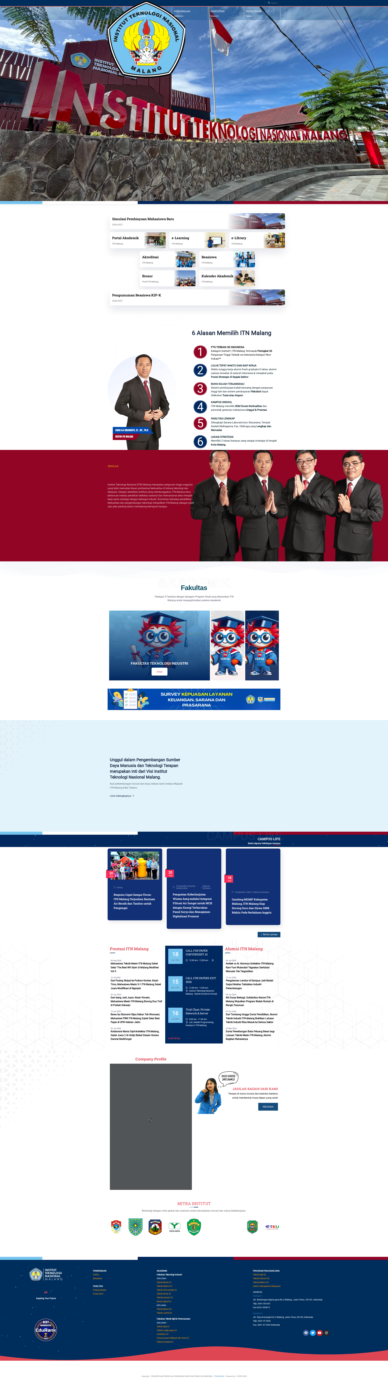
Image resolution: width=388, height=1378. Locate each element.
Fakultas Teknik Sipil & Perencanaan (173, 1319)
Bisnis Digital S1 (164, 1301)
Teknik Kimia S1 (164, 1294)
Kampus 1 (258, 1296)
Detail (159, 671)
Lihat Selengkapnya (120, 795)
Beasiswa (97, 1278)
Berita (120, 887)
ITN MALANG (219, 1376)
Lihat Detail (174, 1038)
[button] (4, 103)
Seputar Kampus (207, 887)
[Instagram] (326, 1333)
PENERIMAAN (182, 11)
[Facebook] (306, 1333)
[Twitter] (313, 1333)
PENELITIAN (217, 11)
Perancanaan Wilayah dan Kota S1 (173, 1338)
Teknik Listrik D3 (164, 1313)
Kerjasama (240, 892)
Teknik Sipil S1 (163, 1326)
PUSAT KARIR (254, 11)
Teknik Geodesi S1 (165, 1342)
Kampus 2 (258, 1313)
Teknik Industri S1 (165, 1297)
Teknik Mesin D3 (164, 1309)
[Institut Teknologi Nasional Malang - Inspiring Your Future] (183, 39)
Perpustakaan (99, 1290)
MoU (249, 892)
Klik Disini (268, 1106)
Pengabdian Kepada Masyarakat (185, 887)
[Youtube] (320, 1333)
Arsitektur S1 (163, 1334)
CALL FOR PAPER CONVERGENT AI (197, 952)
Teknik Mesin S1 (164, 1282)
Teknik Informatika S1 (167, 1290)
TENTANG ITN (146, 11)
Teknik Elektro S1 (164, 1286)
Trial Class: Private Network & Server (198, 1011)
